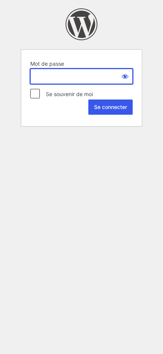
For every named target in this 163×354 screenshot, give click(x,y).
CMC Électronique (81, 24)
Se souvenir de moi (67, 94)
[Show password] (125, 76)
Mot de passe (47, 63)
